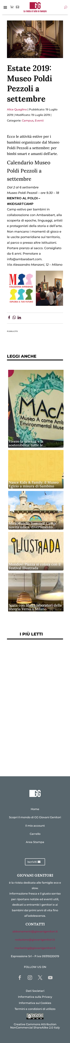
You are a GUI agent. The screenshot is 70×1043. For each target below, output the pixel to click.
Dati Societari (35, 990)
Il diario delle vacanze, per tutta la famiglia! (30, 706)
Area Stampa (35, 842)
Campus (27, 120)
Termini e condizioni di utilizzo (35, 1009)
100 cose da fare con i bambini (33, 746)
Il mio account (35, 825)
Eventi (39, 120)
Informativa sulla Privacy (35, 996)
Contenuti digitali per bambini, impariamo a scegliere (34, 680)
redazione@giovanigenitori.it (35, 939)
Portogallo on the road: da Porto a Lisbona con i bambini (33, 757)
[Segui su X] (40, 977)
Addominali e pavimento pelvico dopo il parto (29, 667)
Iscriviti (32, 861)
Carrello (35, 833)
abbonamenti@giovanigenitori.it (35, 931)
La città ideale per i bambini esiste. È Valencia (32, 735)
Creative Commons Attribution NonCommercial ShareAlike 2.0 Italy (35, 1026)
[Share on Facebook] (9, 318)
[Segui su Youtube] (50, 977)
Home (35, 809)
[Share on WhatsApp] (14, 318)
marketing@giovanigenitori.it (35, 948)
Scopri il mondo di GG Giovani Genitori (35, 817)
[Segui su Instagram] (29, 977)
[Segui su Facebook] (19, 977)
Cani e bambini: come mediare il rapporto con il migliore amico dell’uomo (33, 721)
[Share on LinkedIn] (19, 318)
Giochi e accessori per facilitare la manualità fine (31, 655)
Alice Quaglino (17, 109)
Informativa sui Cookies (35, 1003)
